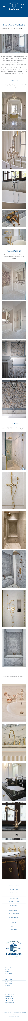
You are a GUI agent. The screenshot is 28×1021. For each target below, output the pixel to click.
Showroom (8, 973)
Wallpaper (14, 929)
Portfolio (8, 967)
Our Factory (9, 981)
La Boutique (8, 983)
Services (7, 969)
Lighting (14, 922)
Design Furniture (14, 913)
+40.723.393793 (9, 998)
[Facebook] (21, 4)
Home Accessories (14, 917)
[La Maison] (14, 5)
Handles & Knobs (14, 910)
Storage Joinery (14, 901)
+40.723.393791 (9, 1000)
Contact (7, 985)
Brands (7, 971)
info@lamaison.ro (9, 1002)
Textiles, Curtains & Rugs (14, 926)
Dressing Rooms (14, 893)
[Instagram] (23, 4)
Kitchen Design (14, 889)
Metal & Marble (14, 898)
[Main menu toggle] (4, 5)
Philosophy (8, 979)
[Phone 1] (21, 7)
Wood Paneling (14, 905)
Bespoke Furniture (14, 886)
